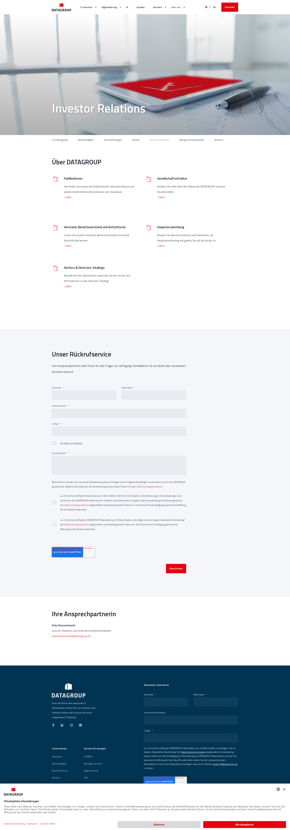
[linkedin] (79, 724)
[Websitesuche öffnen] (206, 7)
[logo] (68, 690)
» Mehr (68, 197)
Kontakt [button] (230, 7)
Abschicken (176, 568)
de (214, 7)
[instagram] (71, 724)
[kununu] (62, 724)
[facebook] (54, 724)
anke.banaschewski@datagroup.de (71, 636)
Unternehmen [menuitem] (59, 748)
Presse (135, 140)
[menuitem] (86, 7)
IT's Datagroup (60, 140)
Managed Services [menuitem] (93, 763)
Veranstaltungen (113, 140)
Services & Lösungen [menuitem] (95, 748)
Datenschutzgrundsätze (76, 505)
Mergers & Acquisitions (191, 140)
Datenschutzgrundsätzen (149, 486)
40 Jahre (218, 140)
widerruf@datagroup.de (225, 764)
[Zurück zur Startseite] (61, 7)
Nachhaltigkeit (86, 140)
